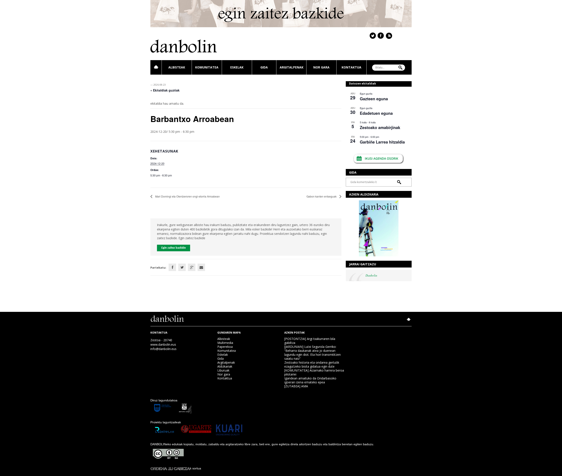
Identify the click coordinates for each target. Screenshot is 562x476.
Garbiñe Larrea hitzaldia (382, 142)
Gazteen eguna (374, 99)
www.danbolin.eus (163, 344)
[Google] (191, 267)
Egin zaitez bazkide (173, 248)
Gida (264, 67)
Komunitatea (206, 67)
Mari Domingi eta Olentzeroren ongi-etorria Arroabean (187, 196)
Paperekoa (225, 347)
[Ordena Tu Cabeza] (170, 468)
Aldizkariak (224, 366)
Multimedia (225, 343)
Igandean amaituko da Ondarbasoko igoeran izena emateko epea (310, 380)
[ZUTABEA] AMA (296, 386)
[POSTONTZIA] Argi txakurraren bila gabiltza (309, 341)
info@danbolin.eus (163, 349)
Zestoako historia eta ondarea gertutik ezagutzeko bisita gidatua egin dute (311, 364)
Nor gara (321, 67)
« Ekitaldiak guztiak (165, 90)
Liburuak (223, 370)
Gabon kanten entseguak (321, 196)
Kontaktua (351, 67)
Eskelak (236, 67)
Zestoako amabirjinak (380, 127)
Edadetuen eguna (376, 113)
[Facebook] (172, 267)
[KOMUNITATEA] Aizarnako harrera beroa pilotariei (314, 372)
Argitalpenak (291, 67)
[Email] (201, 267)
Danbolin (371, 275)
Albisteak (176, 67)
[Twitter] (182, 267)
